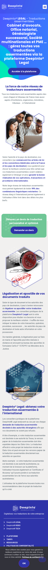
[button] (45, 7)
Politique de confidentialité (33, 557)
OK (24, 563)
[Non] (42, 559)
